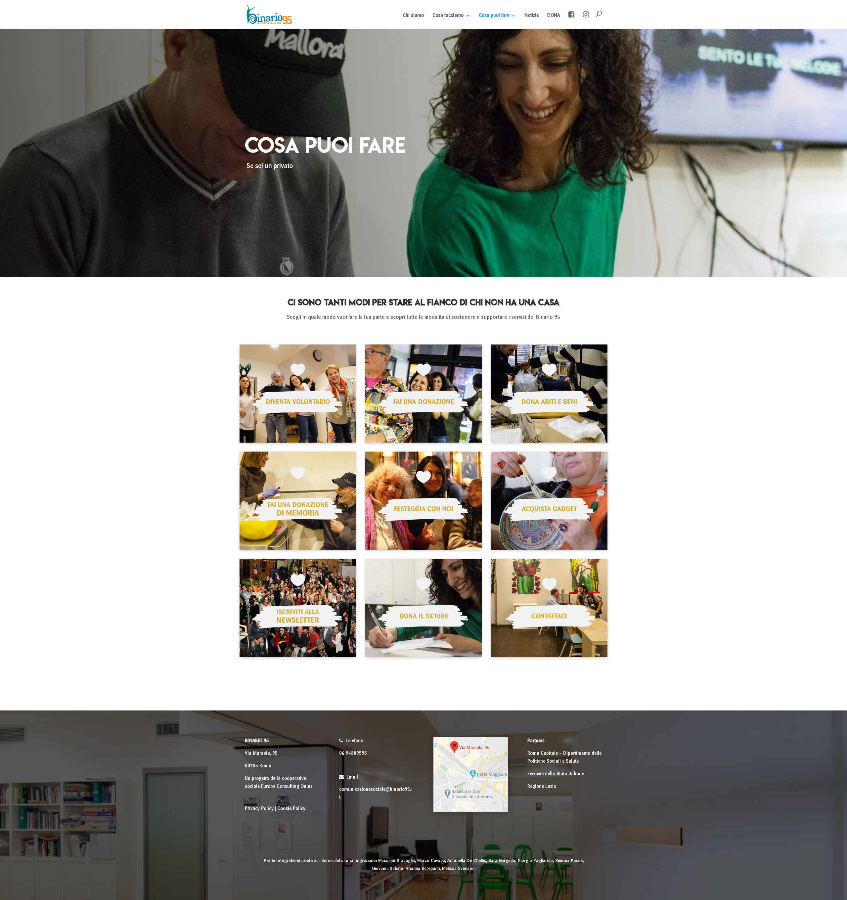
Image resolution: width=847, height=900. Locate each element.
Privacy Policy (259, 808)
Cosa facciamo (448, 15)
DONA (553, 15)
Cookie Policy (291, 808)
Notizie (531, 15)
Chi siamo (413, 15)
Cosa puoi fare (494, 15)
